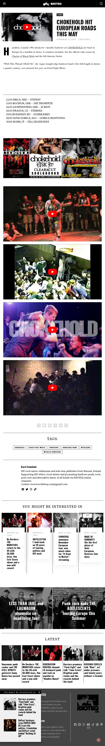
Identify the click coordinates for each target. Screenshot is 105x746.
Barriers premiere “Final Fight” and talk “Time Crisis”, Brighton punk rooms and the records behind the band (27, 706)
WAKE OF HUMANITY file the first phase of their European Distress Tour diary (91, 547)
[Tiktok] (93, 724)
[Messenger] (44, 425)
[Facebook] (39, 425)
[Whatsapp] (55, 425)
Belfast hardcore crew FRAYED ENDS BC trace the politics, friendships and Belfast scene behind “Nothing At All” (27, 728)
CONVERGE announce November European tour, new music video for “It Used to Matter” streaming (65, 548)
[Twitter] (50, 425)
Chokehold (20, 447)
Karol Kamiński (29, 467)
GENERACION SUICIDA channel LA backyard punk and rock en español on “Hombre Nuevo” (52, 671)
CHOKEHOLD (75, 47)
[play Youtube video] (27, 27)
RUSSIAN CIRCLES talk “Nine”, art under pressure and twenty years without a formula (93, 669)
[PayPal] (101, 724)
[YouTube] (88, 724)
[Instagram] (31, 489)
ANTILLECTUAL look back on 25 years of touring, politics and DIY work (39, 546)
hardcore (54, 447)
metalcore (85, 447)
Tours (59, 15)
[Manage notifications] (98, 740)
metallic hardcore (52, 452)
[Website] (35, 489)
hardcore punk (70, 447)
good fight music (37, 447)
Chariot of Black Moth (23, 56)
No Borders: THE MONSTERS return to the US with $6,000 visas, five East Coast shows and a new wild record (13, 553)
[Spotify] (97, 724)
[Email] (66, 425)
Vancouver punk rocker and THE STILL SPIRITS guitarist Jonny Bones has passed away (11, 671)
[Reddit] (61, 425)
